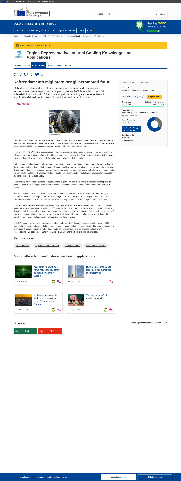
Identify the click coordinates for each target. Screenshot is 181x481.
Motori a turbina (22, 246)
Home (17, 30)
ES (26, 74)
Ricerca (90, 30)
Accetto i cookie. (118, 477)
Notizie (72, 30)
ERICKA (27, 152)
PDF (52, 331)
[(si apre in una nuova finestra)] (33, 12)
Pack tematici (28, 30)
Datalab (81, 30)
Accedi (101, 14)
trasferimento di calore (96, 246)
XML (27, 331)
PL (42, 74)
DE (15, 74)
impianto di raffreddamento (47, 246)
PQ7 (44, 36)
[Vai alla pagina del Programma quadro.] (18, 54)
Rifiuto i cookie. (155, 477)
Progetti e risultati (43, 30)
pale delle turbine (72, 246)
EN (21, 74)
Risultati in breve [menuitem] (38, 65)
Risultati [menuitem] (68, 65)
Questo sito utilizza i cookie (32, 477)
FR (32, 74)
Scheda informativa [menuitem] (22, 65)
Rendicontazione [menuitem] (54, 65)
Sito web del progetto (132, 97)
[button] (110, 14)
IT (37, 74)
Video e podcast (60, 30)
